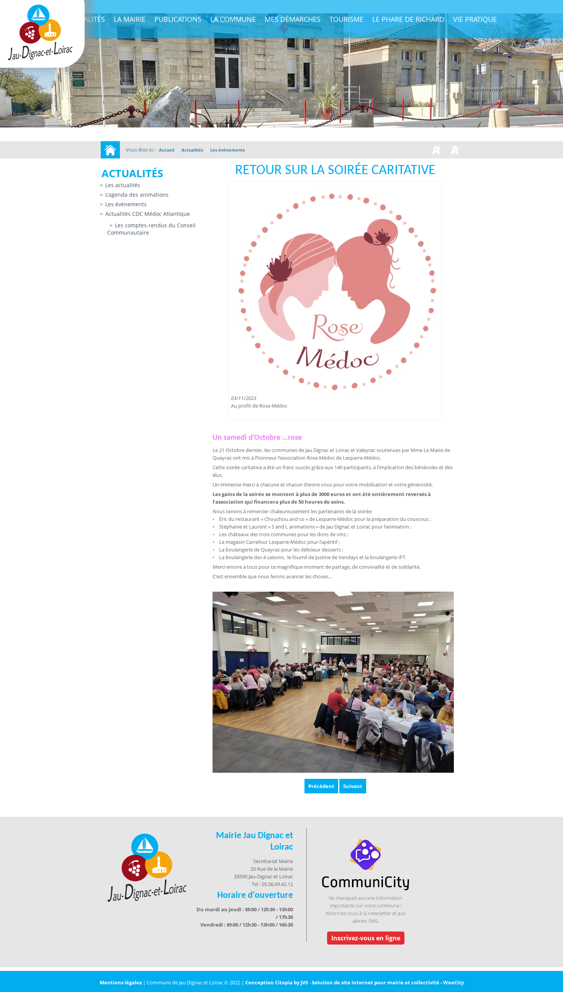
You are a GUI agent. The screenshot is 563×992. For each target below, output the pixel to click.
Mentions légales (121, 982)
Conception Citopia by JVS (276, 982)
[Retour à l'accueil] (110, 149)
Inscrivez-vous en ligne (365, 938)
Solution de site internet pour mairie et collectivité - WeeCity (388, 982)
